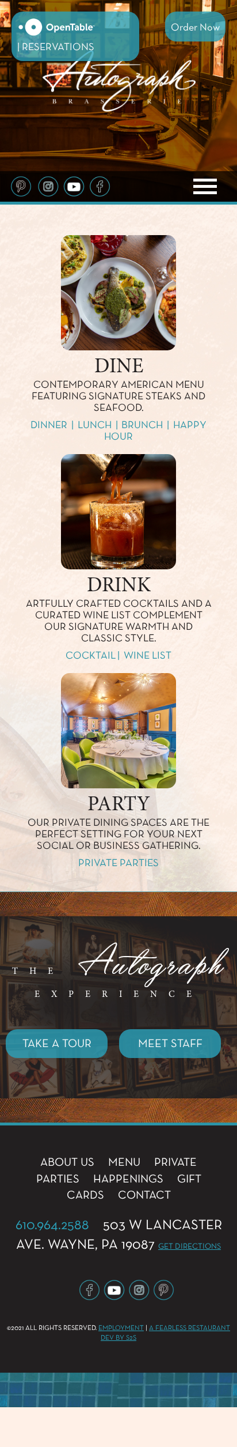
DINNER (48, 425)
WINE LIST (147, 656)
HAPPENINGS (128, 1179)
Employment (121, 1328)
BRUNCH (142, 425)
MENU (124, 1162)
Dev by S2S (118, 1338)
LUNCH (95, 425)
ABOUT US (67, 1162)
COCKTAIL (91, 656)
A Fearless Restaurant (189, 1328)
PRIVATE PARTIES (118, 863)
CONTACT (144, 1195)
